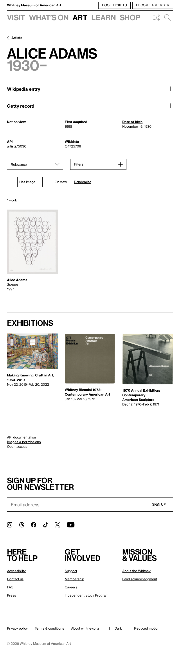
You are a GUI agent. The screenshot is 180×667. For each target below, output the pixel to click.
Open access (17, 446)
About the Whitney (136, 571)
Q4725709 (73, 146)
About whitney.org (85, 628)
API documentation (21, 437)
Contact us (15, 579)
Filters (78, 164)
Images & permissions (24, 442)
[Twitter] (57, 525)
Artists (16, 38)
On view (61, 182)
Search (167, 18)
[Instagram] (10, 525)
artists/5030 (16, 146)
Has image (27, 182)
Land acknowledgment (139, 579)
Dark (118, 628)
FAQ (10, 587)
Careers (71, 587)
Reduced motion (146, 628)
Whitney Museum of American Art (34, 5)
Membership (74, 579)
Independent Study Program (86, 595)
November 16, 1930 (136, 126)
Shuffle (156, 18)
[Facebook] (33, 525)
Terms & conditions (49, 628)
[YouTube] (70, 525)
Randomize (82, 182)
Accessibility (16, 571)
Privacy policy (17, 628)
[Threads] (21, 525)
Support (71, 571)
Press (11, 595)
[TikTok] (45, 525)
